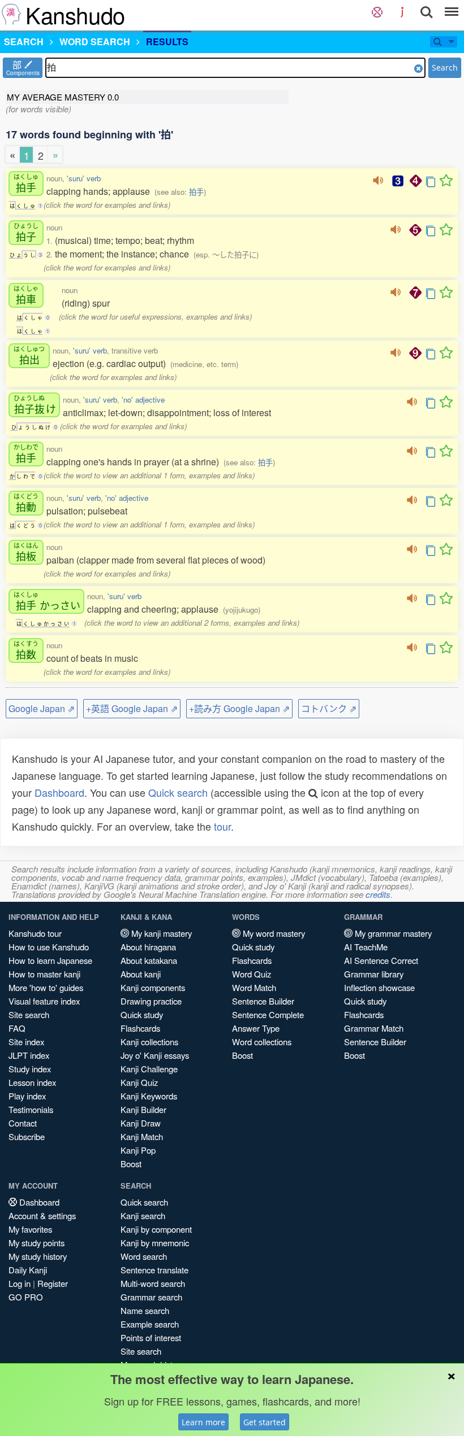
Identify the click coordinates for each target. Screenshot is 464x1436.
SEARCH (24, 41)
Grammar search (151, 1297)
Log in (19, 1283)
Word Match (254, 987)
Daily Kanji (27, 1270)
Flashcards (140, 1028)
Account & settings (42, 1215)
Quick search (178, 792)
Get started (264, 1422)
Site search (28, 1014)
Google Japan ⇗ (41, 708)
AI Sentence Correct (381, 960)
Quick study (142, 1014)
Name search (145, 1310)
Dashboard (59, 792)
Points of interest (151, 1337)
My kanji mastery (160, 933)
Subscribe (26, 1136)
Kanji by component (156, 1229)
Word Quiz (251, 974)
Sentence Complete (268, 1014)
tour (222, 826)
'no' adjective (143, 399)
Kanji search (143, 1215)
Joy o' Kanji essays (155, 1055)
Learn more (203, 1422)
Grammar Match (373, 1028)
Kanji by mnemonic (155, 1243)
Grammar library (373, 974)
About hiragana (148, 947)
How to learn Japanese (50, 960)
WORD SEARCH (94, 41)
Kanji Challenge (149, 1069)
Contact (22, 1123)
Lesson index (32, 1082)
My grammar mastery (392, 933)
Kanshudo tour (35, 933)
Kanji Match (142, 1136)
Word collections (261, 1041)
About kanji (141, 974)
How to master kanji (44, 974)
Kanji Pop (138, 1150)
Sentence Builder (263, 1001)
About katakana (149, 960)
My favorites (30, 1229)
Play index (27, 1096)
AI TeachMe (366, 947)
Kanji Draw (141, 1123)
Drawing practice (151, 1001)
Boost (131, 1163)
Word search (144, 1256)
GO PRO (25, 1297)
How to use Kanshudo (48, 947)
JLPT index (28, 1055)
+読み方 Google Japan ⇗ (239, 708)
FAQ (16, 1028)
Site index (26, 1041)
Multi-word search (153, 1283)
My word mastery (272, 933)
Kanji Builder (143, 1109)
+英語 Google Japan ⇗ (132, 708)
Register (52, 1283)
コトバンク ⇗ (328, 708)
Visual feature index (44, 1001)
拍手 (196, 191)
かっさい (47, 601)
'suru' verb (84, 178)
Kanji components (153, 987)
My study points (36, 1243)
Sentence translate (154, 1270)
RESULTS (167, 41)
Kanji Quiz (139, 1082)
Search (445, 67)
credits (378, 894)
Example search (150, 1324)
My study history (37, 1256)
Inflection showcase (379, 987)
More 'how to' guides (45, 987)
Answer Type (256, 1028)
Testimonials (30, 1109)
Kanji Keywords (149, 1096)
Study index (29, 1069)
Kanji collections (149, 1041)
